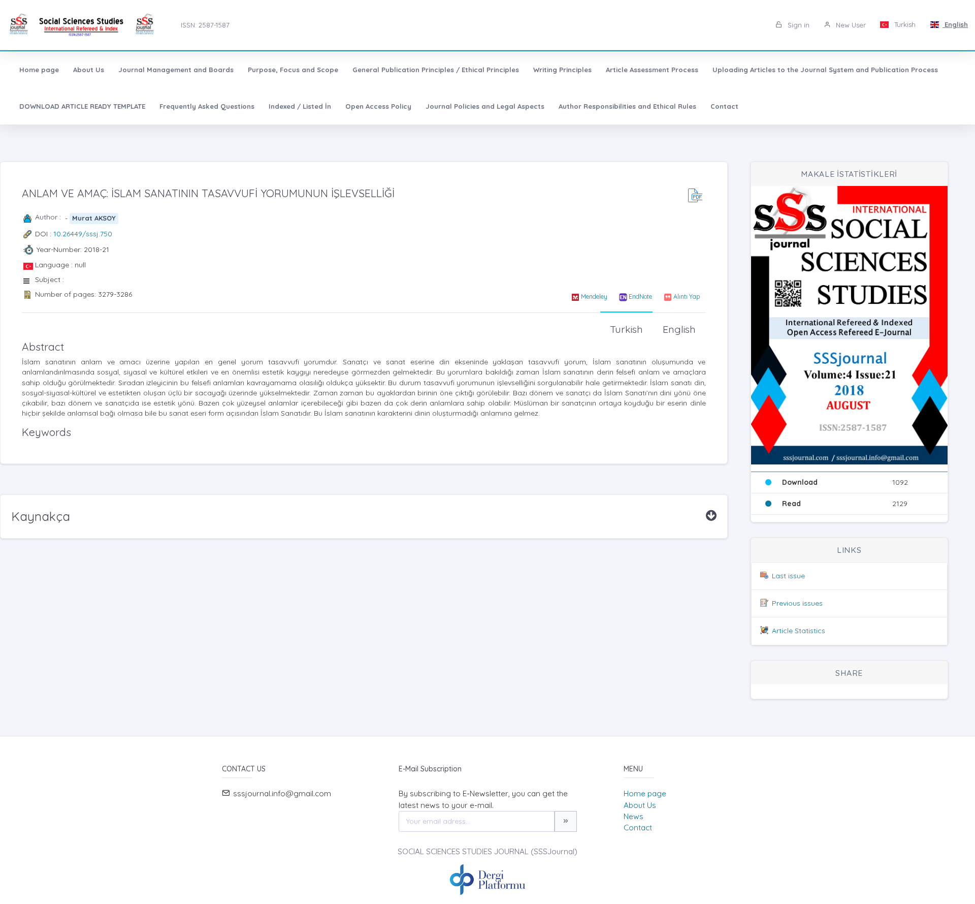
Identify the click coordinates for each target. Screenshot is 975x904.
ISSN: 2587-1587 (205, 25)
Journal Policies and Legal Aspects (485, 106)
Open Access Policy (378, 106)
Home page (39, 70)
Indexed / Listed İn (300, 106)
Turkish (904, 24)
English (955, 24)
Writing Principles (562, 70)
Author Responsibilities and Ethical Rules (627, 106)
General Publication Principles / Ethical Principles (435, 70)
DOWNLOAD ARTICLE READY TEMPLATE (82, 106)
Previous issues (797, 603)
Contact (724, 106)
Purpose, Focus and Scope (293, 70)
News (633, 816)
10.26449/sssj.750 (82, 233)
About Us (88, 70)
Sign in (797, 25)
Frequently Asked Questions (206, 106)
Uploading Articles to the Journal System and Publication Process (825, 70)
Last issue (788, 575)
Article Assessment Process (652, 70)
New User (850, 25)
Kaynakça (40, 516)
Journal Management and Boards (176, 70)
